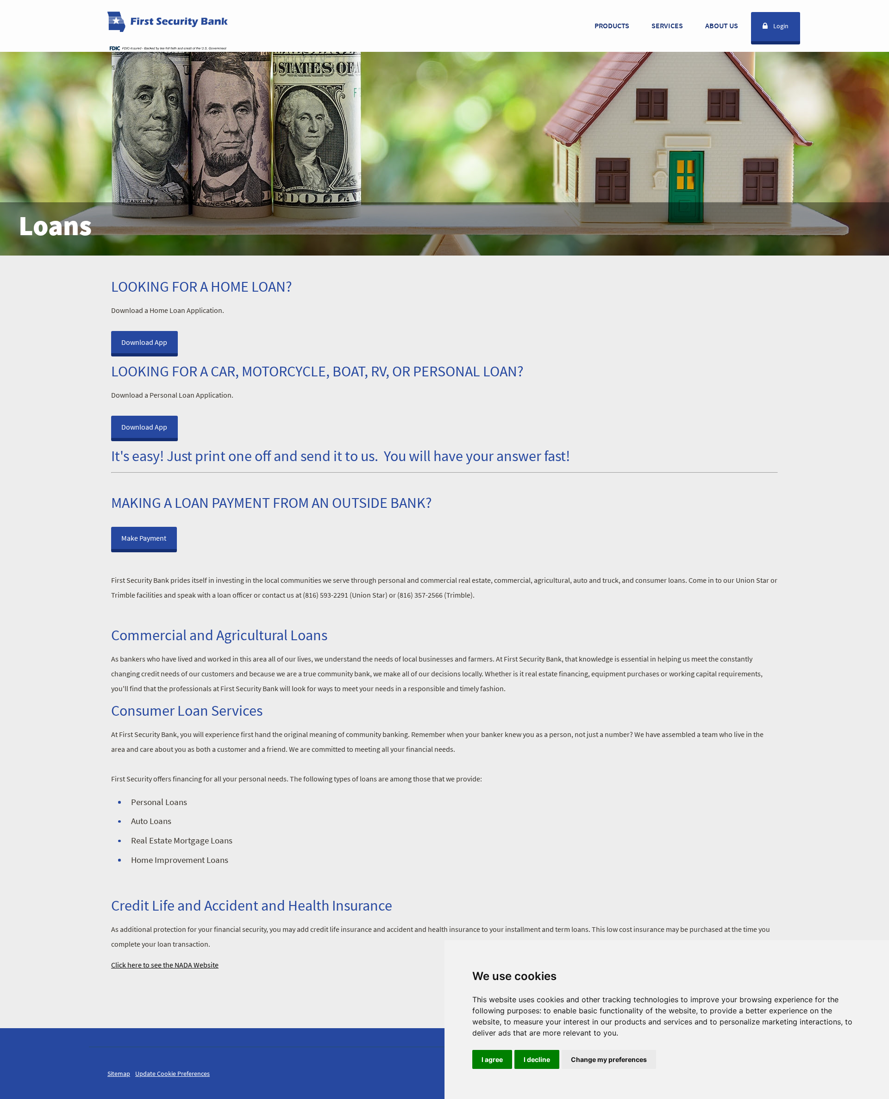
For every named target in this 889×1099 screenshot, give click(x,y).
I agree (492, 1059)
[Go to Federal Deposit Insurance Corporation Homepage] (167, 48)
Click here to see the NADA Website (165, 964)
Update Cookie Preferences (172, 1073)
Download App (144, 342)
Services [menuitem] (667, 25)
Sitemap (118, 1073)
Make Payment (143, 538)
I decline (537, 1059)
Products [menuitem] (612, 25)
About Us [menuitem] (721, 25)
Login (781, 26)
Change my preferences (609, 1059)
